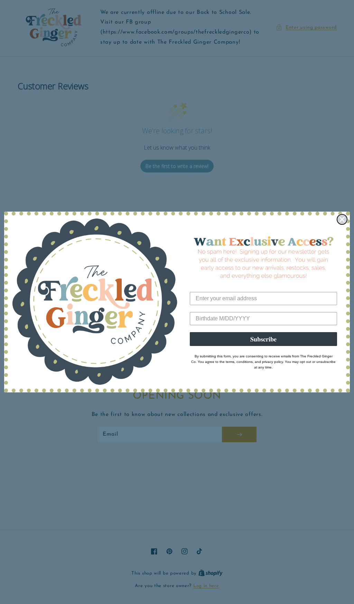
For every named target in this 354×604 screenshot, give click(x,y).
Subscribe (263, 339)
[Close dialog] (342, 219)
